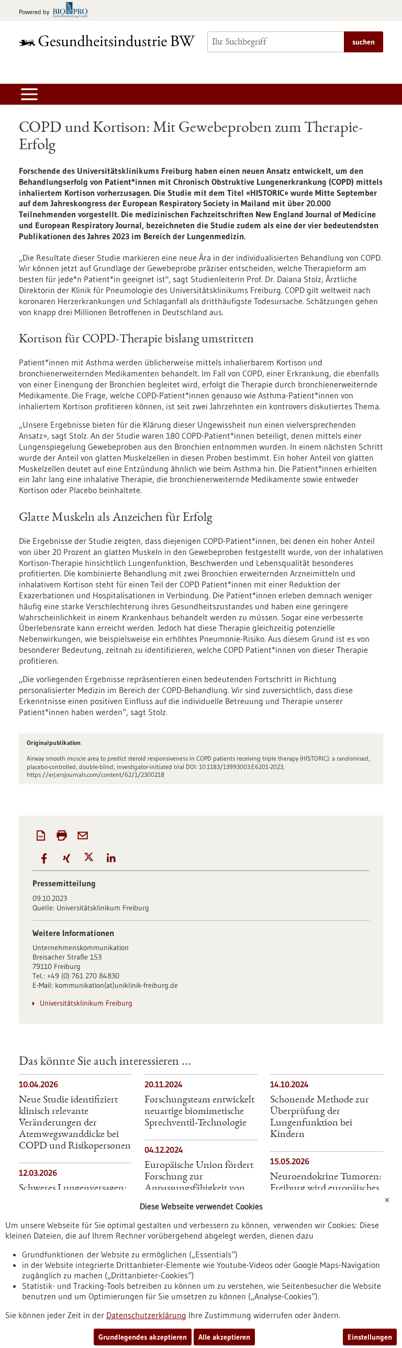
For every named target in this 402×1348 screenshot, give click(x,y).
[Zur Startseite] (107, 40)
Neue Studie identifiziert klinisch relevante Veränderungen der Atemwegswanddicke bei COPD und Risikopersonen (75, 1123)
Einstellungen (370, 1337)
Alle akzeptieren (224, 1337)
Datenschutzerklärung (146, 1315)
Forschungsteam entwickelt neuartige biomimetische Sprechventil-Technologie (199, 1112)
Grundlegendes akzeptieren (142, 1337)
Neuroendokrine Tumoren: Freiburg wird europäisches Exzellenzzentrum (326, 1189)
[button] (44, 858)
